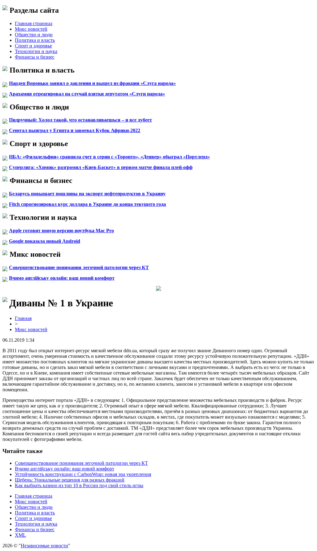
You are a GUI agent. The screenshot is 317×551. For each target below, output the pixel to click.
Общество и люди (34, 34)
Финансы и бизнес (34, 57)
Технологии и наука (36, 51)
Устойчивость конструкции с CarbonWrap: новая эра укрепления (83, 474)
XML (20, 535)
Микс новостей (31, 29)
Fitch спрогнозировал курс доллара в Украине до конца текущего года (87, 204)
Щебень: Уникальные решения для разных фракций (69, 479)
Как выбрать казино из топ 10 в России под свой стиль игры (79, 485)
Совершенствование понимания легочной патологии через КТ (79, 267)
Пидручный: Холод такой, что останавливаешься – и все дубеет (80, 119)
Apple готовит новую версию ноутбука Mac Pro (61, 230)
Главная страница (33, 23)
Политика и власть (35, 40)
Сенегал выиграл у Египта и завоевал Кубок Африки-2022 (74, 130)
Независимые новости (44, 545)
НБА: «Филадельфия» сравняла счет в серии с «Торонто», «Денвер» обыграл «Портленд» (109, 156)
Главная (23, 318)
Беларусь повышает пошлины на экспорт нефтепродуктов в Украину (87, 193)
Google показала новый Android (44, 241)
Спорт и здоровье (33, 45)
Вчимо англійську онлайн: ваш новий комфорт (62, 278)
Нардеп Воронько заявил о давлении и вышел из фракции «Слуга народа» (92, 83)
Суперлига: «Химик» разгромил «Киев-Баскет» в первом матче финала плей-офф (101, 167)
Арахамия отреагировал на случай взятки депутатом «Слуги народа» (87, 93)
